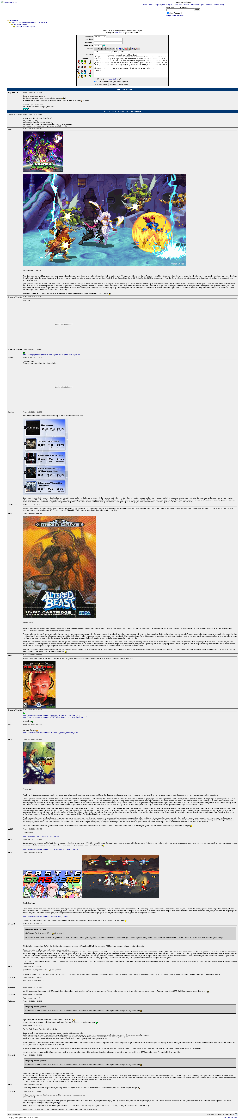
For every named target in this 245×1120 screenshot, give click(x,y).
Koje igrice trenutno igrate (25, 26)
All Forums (14, 20)
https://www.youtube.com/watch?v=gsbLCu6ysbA (41, 836)
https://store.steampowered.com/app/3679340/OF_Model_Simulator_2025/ (50, 733)
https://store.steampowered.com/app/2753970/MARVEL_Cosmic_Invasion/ (50, 849)
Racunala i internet (21, 24)
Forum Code (112, 79)
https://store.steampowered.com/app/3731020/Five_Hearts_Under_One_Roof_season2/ (55, 717)
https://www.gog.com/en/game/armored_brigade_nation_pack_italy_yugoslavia (52, 355)
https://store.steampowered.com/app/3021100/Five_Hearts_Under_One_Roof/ (51, 715)
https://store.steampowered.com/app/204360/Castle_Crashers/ (46, 916)
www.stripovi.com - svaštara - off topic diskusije (29, 22)
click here (118, 33)
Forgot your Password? (174, 15)
